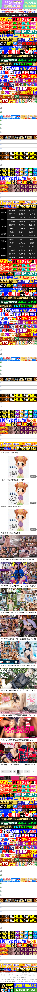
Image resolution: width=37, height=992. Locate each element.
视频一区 (3, 212)
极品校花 (12, 257)
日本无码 (32, 210)
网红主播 (22, 210)
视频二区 (3, 219)
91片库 (12, 243)
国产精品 (12, 210)
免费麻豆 (12, 250)
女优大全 (22, 243)
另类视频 (32, 221)
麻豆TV (22, 239)
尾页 (18, 774)
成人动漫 (32, 214)
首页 (3, 771)
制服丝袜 (22, 221)
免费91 (22, 246)
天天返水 (32, 236)
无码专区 (3, 248)
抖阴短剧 (22, 257)
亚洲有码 (12, 214)
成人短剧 (32, 254)
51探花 (32, 239)
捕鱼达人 (12, 232)
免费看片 (12, 246)
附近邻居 (12, 225)
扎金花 (22, 236)
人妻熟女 (12, 221)
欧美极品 (22, 214)
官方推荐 (3, 234)
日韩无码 (32, 257)
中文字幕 (22, 217)
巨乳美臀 (32, 217)
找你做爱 (32, 225)
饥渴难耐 (22, 225)
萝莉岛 (32, 243)
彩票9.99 (12, 236)
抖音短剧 (12, 239)
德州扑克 (32, 232)
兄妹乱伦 (22, 254)
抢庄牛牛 (22, 232)
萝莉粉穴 (22, 250)
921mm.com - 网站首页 (17, 15)
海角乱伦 (32, 246)
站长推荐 (3, 226)
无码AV (3, 241)
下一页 (26, 771)
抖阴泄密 (32, 250)
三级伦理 (12, 217)
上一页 (9, 771)
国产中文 (12, 254)
